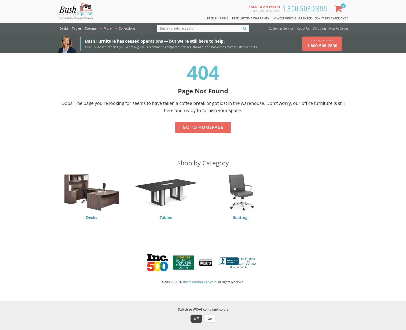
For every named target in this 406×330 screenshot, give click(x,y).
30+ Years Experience (331, 18)
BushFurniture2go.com (200, 282)
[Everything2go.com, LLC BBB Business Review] (238, 262)
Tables (77, 28)
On (210, 318)
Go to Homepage (203, 127)
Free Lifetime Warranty (250, 18)
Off (196, 318)
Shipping (319, 28)
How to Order (338, 28)
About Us (303, 28)
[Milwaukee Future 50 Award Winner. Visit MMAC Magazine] (205, 262)
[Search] (245, 28)
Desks (64, 28)
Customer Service (281, 28)
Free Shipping (218, 18)
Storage (91, 28)
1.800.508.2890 (305, 8)
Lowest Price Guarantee (292, 18)
